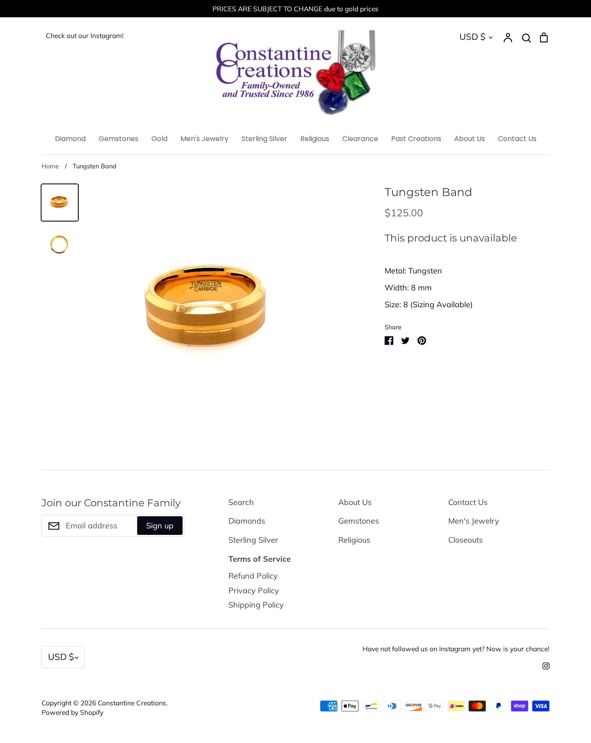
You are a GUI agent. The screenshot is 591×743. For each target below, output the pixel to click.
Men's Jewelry (204, 139)
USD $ (472, 36)
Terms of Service (259, 559)
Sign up (159, 526)
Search (241, 502)
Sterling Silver (264, 139)
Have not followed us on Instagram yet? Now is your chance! (456, 648)
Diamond (70, 139)
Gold (159, 139)
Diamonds (246, 521)
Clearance (360, 139)
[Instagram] (542, 665)
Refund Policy (253, 576)
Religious (314, 139)
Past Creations (416, 139)
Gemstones (118, 139)
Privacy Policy (253, 590)
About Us (469, 139)
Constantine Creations (132, 702)
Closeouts (465, 540)
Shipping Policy (256, 605)
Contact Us (517, 139)
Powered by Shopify (72, 712)
